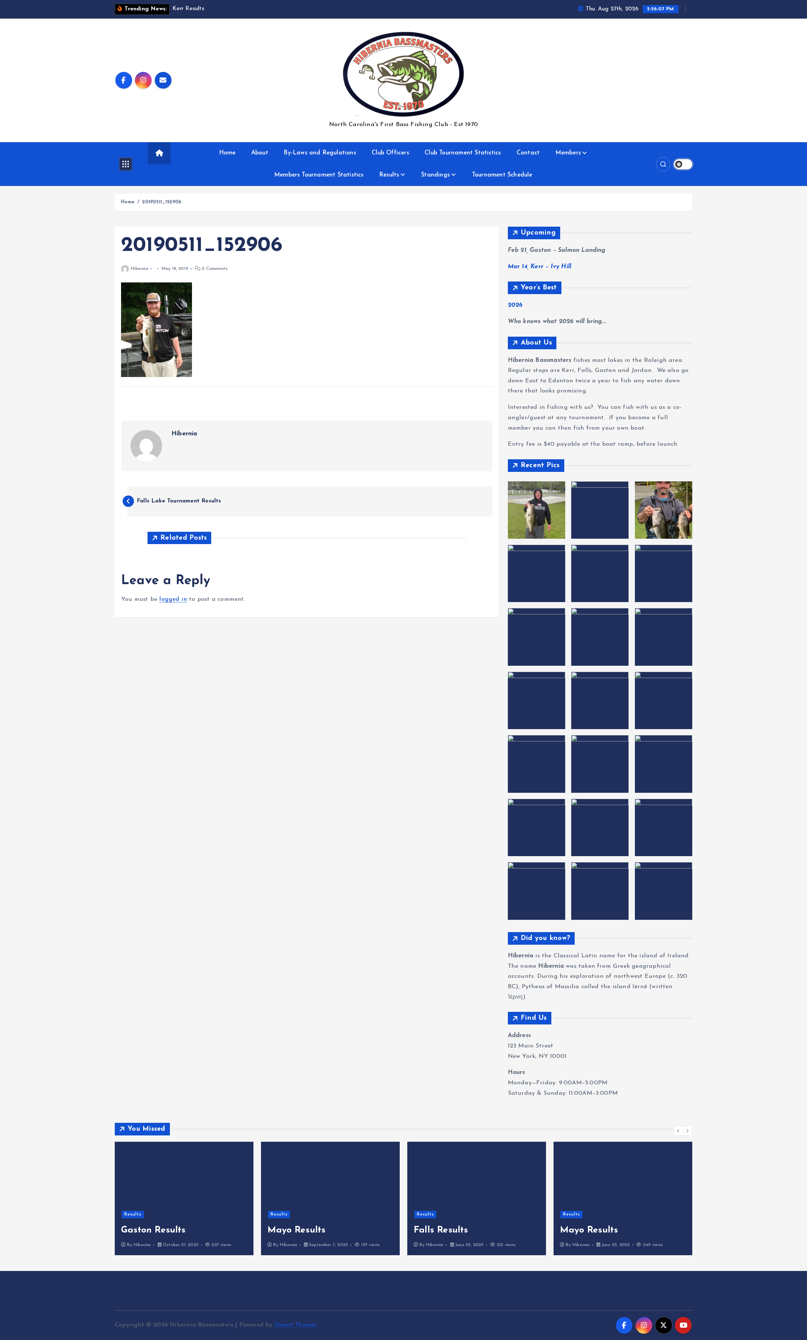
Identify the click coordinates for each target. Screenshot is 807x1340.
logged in (173, 599)
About (259, 153)
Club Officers (390, 153)
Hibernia (139, 268)
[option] (184, 1198)
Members (568, 153)
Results (389, 175)
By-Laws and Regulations (320, 153)
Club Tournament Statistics (463, 153)
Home (227, 153)
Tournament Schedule (502, 175)
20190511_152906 (161, 202)
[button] (678, 1130)
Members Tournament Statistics (319, 175)
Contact (528, 153)
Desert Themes (296, 1325)
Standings (435, 175)
